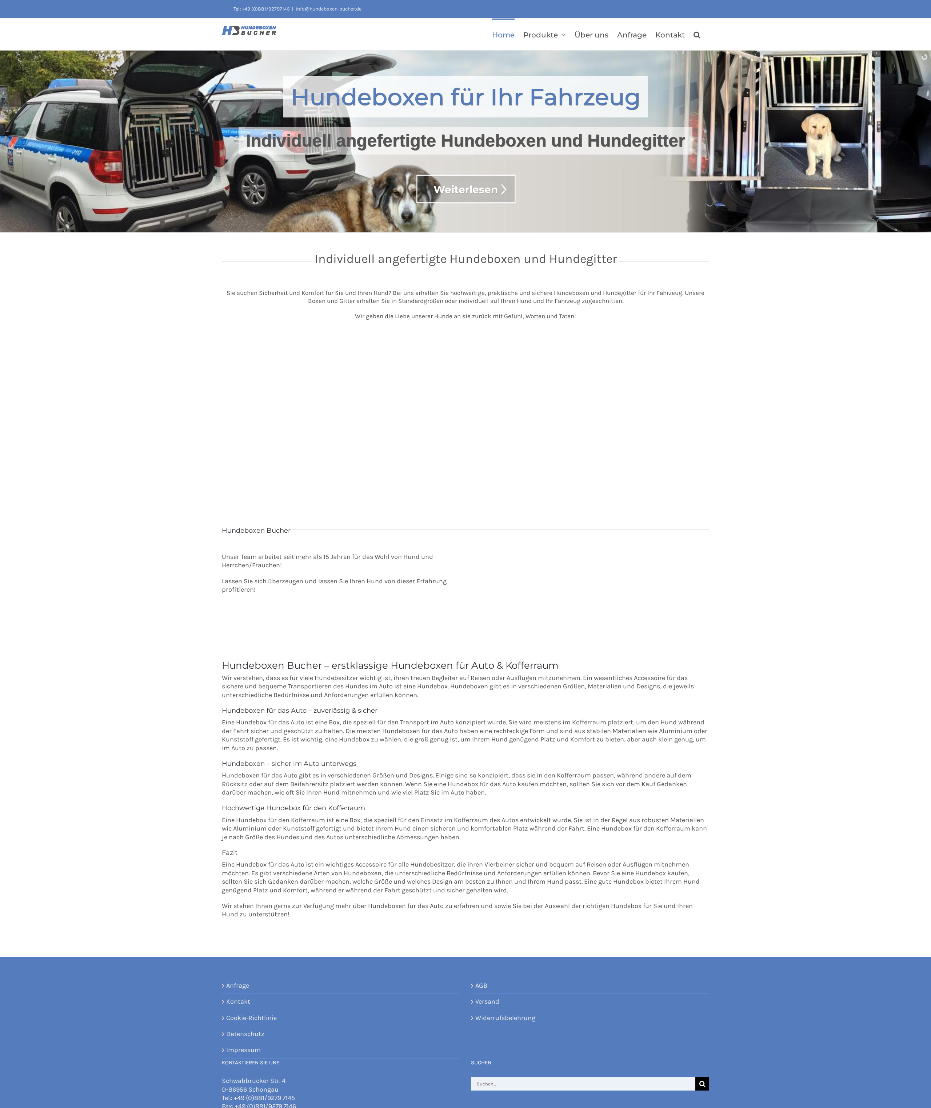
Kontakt (238, 1001)
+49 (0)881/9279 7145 (264, 1098)
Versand (487, 1001)
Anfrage (237, 985)
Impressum (243, 1050)
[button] (697, 34)
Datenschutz (245, 1034)
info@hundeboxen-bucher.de (328, 9)
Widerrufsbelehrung (505, 1018)
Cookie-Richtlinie (251, 1018)
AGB (481, 985)
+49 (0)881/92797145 (266, 9)
